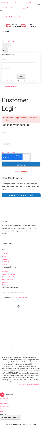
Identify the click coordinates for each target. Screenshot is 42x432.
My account (6, 259)
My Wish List (10, 17)
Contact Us (4, 409)
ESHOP (16, 2)
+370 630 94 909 (6, 8)
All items (5, 254)
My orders (5, 262)
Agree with (15, 297)
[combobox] (18, 36)
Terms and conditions (19, 297)
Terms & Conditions (8, 274)
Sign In (21, 76)
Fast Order (19, 17)
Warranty (5, 285)
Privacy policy (21, 384)
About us (5, 271)
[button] (21, 10)
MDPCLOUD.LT (5, 2)
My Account (4, 398)
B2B (29, 2)
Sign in (4, 256)
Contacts (5, 282)
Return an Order (7, 279)
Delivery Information (9, 277)
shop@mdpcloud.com (28, 8)
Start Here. (34, 81)
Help (1, 411)
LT (12, 13)
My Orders (4, 403)
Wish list (5, 264)
